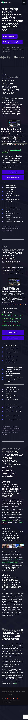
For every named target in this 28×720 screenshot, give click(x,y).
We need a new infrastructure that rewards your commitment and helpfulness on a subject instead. (13, 560)
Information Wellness (7, 520)
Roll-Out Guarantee (13, 177)
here (15, 683)
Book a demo (13, 172)
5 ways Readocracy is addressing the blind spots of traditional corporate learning (12, 319)
